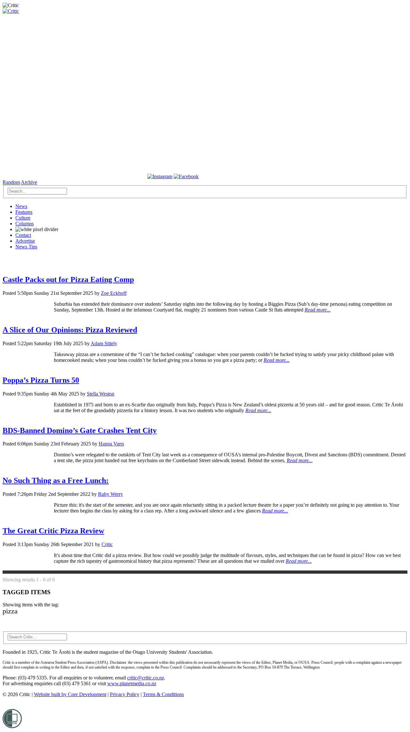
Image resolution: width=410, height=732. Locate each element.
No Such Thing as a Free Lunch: (56, 480)
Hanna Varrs (111, 443)
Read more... (318, 309)
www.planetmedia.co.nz (131, 683)
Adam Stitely (104, 343)
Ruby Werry (110, 494)
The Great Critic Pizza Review (53, 531)
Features (23, 212)
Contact (23, 235)
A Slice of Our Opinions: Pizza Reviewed (70, 330)
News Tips (26, 246)
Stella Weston (100, 393)
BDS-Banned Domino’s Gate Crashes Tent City (80, 430)
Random (11, 182)
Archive (29, 182)
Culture (22, 217)
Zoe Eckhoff (114, 293)
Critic (107, 544)
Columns (24, 223)
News (21, 206)
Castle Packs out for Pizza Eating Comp (68, 279)
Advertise (25, 241)
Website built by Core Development (70, 694)
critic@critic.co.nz (145, 677)
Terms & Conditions (163, 694)
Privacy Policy (124, 694)
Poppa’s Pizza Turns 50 (41, 380)
